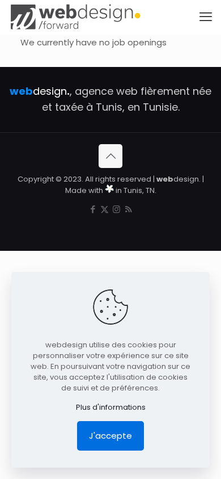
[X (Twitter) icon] (104, 209)
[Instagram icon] (116, 209)
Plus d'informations (111, 407)
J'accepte (110, 436)
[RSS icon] (128, 209)
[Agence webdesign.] (75, 17)
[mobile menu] (205, 17)
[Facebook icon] (92, 209)
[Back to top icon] (110, 156)
